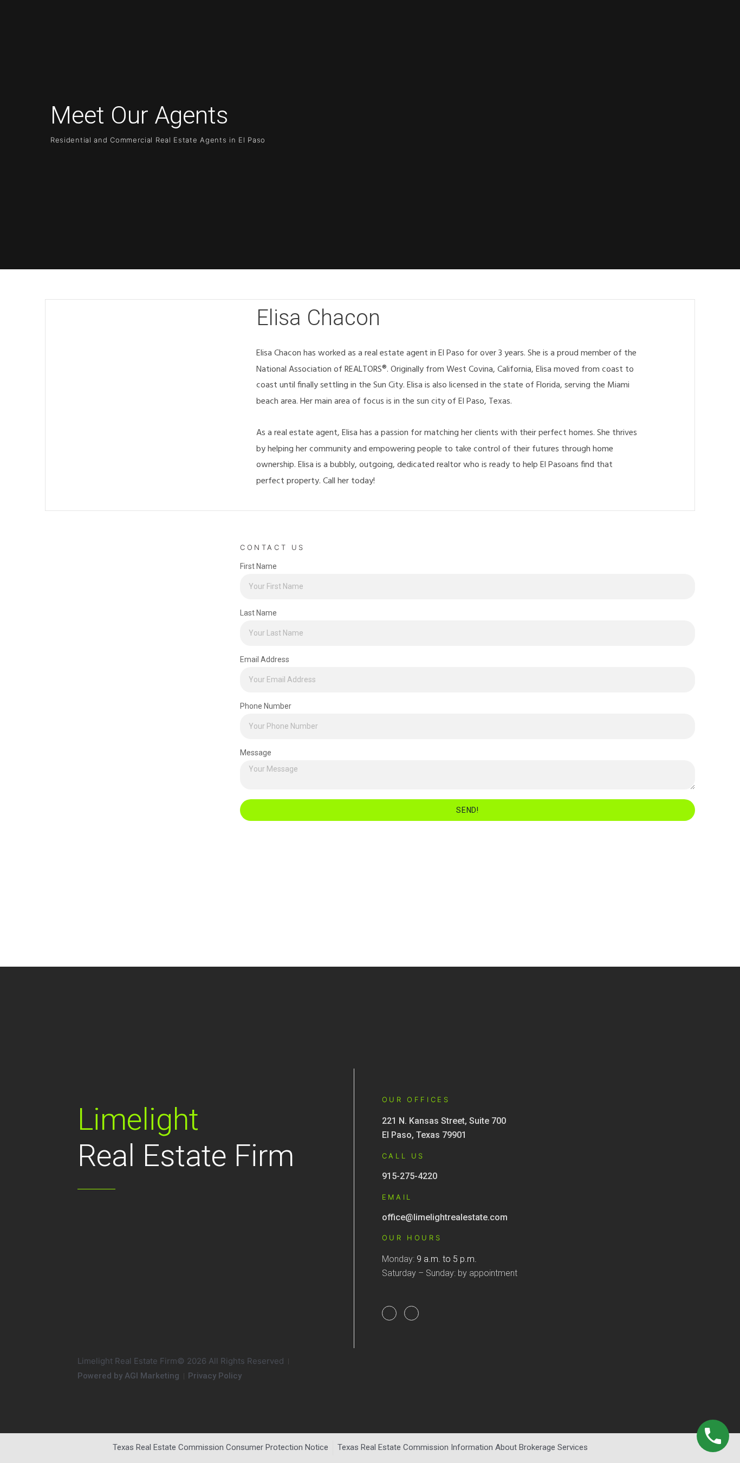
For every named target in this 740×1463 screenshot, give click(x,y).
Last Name (258, 613)
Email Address (264, 660)
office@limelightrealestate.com (445, 1217)
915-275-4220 (409, 1176)
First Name (258, 566)
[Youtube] (411, 1313)
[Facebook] (389, 1313)
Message (255, 753)
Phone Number (265, 706)
